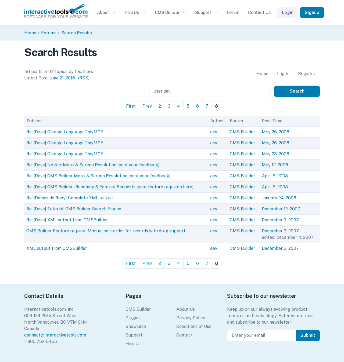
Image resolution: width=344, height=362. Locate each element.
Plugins (133, 317)
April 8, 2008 (275, 175)
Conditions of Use (194, 326)
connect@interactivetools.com (55, 335)
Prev (147, 106)
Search (297, 91)
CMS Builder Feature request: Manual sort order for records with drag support (105, 230)
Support (203, 12)
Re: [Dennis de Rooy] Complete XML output (69, 197)
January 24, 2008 (279, 197)
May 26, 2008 (275, 131)
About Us (185, 309)
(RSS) (83, 78)
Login (287, 12)
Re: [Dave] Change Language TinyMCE (64, 131)
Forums (48, 32)
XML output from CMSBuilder (56, 248)
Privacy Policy (190, 317)
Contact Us (259, 12)
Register (307, 73)
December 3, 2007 (280, 219)
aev (213, 131)
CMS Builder (167, 12)
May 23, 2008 (275, 153)
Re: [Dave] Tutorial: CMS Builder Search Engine (73, 208)
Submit (307, 335)
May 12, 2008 (275, 164)
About (103, 12)
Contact (184, 335)
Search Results (76, 32)
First (131, 106)
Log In (283, 73)
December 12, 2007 (281, 208)
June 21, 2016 (62, 78)
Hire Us (132, 12)
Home (30, 32)
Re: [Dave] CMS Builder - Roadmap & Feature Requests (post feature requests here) (110, 186)
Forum (233, 12)
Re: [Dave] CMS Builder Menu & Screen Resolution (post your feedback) (98, 175)
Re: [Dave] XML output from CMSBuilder (67, 219)
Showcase (136, 326)
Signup (312, 12)
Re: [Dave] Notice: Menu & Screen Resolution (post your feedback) (92, 164)
